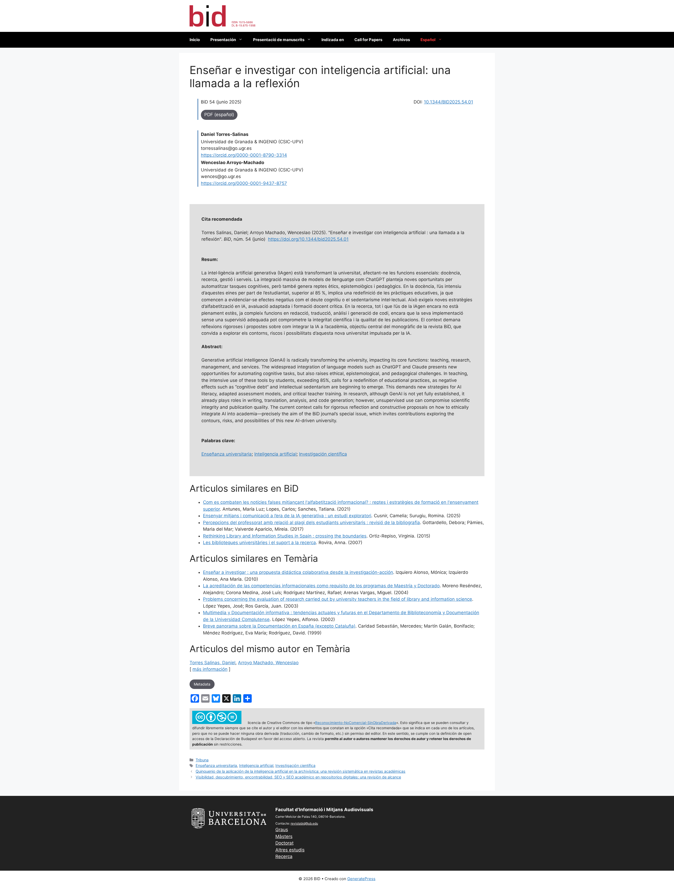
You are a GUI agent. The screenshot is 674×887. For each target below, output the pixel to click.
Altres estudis (290, 849)
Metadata (202, 684)
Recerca (284, 856)
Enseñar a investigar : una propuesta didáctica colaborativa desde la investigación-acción (298, 572)
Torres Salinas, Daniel (212, 662)
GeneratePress (361, 878)
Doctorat (284, 843)
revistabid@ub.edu (304, 823)
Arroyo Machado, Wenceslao (268, 662)
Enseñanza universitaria (226, 454)
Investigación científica (323, 454)
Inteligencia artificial (275, 454)
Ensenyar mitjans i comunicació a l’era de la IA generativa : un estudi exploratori (287, 515)
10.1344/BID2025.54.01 (448, 102)
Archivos (401, 39)
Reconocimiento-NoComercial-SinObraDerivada (355, 723)
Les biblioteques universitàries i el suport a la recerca (259, 542)
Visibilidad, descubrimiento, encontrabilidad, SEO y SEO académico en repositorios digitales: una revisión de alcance (298, 777)
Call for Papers (368, 39)
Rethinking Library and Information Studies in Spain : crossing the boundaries (284, 536)
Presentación (223, 39)
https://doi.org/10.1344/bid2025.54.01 (308, 239)
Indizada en (332, 39)
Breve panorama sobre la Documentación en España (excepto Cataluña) (279, 626)
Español (427, 39)
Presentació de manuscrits (278, 39)
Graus (281, 829)
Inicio (195, 39)
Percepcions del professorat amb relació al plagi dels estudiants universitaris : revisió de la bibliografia (311, 522)
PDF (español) (219, 114)
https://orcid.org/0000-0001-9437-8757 (244, 183)
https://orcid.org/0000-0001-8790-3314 (244, 155)
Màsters (284, 836)
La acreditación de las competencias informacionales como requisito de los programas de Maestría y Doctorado (321, 585)
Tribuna (202, 760)
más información (209, 669)
